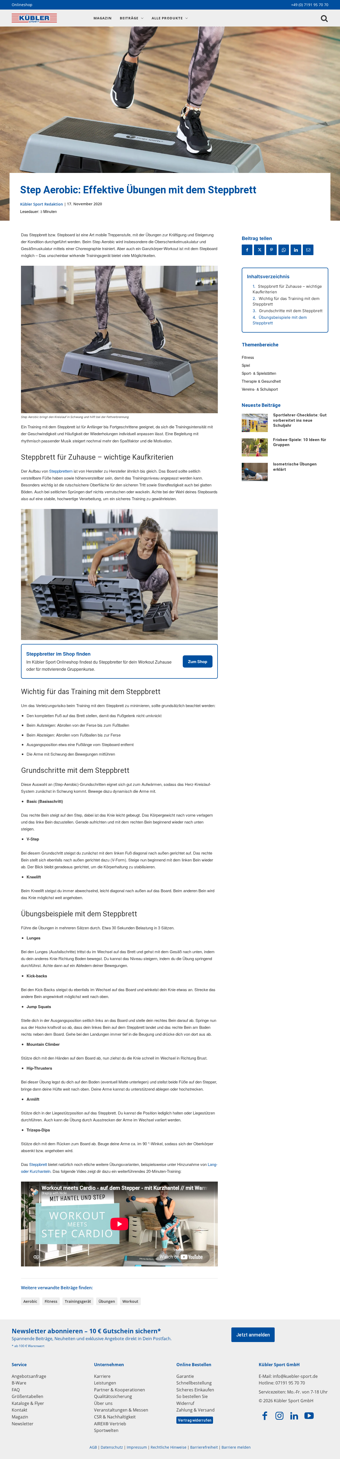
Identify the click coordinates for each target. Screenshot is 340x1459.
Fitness (51, 1301)
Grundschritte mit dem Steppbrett (290, 310)
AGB (93, 1447)
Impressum (137, 1447)
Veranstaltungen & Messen (121, 1410)
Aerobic (30, 1301)
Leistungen (105, 1383)
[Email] (308, 250)
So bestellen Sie (192, 1396)
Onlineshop (22, 4)
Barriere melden (236, 1447)
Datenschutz (112, 1447)
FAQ (16, 1390)
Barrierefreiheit (204, 1447)
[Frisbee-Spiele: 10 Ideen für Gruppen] (255, 447)
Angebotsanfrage (29, 1376)
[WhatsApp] (283, 250)
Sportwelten (106, 1430)
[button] (324, 18)
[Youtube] (309, 1416)
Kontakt (19, 1410)
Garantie (185, 1376)
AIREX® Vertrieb (110, 1424)
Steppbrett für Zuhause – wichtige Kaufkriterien (287, 289)
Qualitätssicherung (113, 1396)
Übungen (107, 1301)
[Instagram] (280, 1416)
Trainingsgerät (78, 1301)
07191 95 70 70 (290, 1383)
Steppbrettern (61, 471)
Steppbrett (38, 1164)
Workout (130, 1301)
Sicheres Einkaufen (195, 1390)
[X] (259, 250)
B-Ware (19, 1383)
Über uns (103, 1403)
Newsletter (22, 1424)
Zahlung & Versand (195, 1410)
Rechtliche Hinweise (168, 1447)
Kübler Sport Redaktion (41, 204)
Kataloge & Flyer (28, 1403)
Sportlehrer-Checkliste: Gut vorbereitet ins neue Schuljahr (300, 420)
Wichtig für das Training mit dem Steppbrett (286, 301)
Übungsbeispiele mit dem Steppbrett (280, 320)
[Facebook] (247, 250)
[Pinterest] (271, 250)
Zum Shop (197, 661)
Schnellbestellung (194, 1383)
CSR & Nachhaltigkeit (115, 1417)
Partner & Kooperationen (119, 1390)
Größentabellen (27, 1396)
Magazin (20, 1417)
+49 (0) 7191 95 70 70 (309, 4)
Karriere (102, 1376)
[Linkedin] (296, 250)
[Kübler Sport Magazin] (46, 18)
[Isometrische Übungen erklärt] (255, 472)
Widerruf (185, 1403)
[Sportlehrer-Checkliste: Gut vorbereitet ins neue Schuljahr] (255, 423)
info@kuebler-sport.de (295, 1376)
